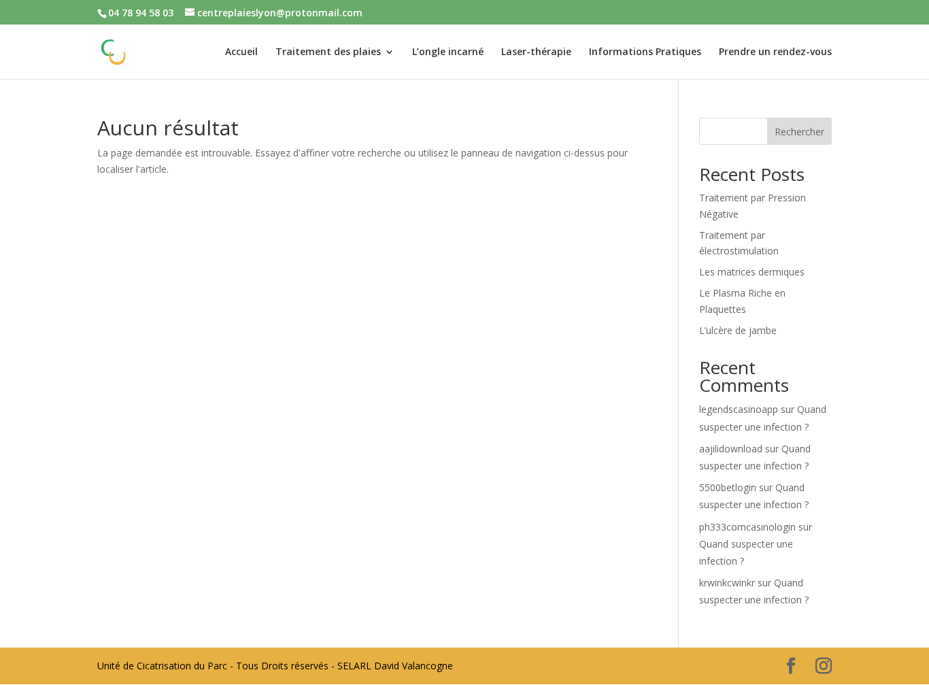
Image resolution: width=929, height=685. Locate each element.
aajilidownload (730, 448)
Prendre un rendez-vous (775, 52)
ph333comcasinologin (747, 526)
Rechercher (799, 131)
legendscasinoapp (738, 409)
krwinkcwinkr (727, 582)
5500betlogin (727, 487)
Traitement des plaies (328, 52)
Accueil (241, 52)
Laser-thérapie (536, 52)
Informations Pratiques (645, 52)
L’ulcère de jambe (738, 330)
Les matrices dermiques (752, 271)
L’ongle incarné (448, 52)
